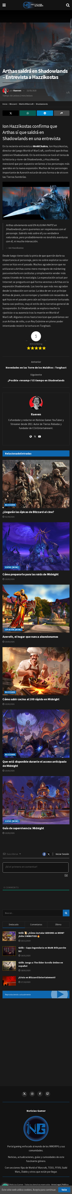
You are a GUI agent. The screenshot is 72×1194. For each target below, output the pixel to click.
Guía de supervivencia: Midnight (23, 828)
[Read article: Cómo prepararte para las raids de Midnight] (36, 546)
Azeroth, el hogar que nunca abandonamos (30, 637)
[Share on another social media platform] (61, 113)
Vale (64, 1189)
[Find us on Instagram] (32, 1094)
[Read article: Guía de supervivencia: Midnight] (36, 800)
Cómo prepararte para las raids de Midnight (31, 574)
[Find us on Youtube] (47, 1094)
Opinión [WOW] (13, 629)
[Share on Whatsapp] (28, 113)
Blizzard (13, 104)
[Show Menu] (4, 5)
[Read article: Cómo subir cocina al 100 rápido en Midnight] (36, 671)
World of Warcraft (26, 104)
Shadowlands (42, 104)
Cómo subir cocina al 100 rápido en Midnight (31, 699)
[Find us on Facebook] (40, 1094)
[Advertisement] (36, 1040)
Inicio (5, 104)
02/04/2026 (9, 516)
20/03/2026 (9, 579)
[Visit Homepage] (36, 5)
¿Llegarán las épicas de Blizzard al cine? (28, 512)
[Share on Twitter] (11, 113)
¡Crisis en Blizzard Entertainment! (36, 977)
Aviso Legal (56, 1184)
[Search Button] (67, 5)
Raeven (17, 90)
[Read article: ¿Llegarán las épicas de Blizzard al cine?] (36, 484)
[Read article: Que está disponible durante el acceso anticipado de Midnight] (36, 734)
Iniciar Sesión (62, 854)
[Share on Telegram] (45, 113)
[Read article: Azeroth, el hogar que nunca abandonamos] (36, 609)
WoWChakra (40, 146)
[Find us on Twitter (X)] (24, 1094)
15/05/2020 (31, 90)
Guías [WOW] (12, 567)
